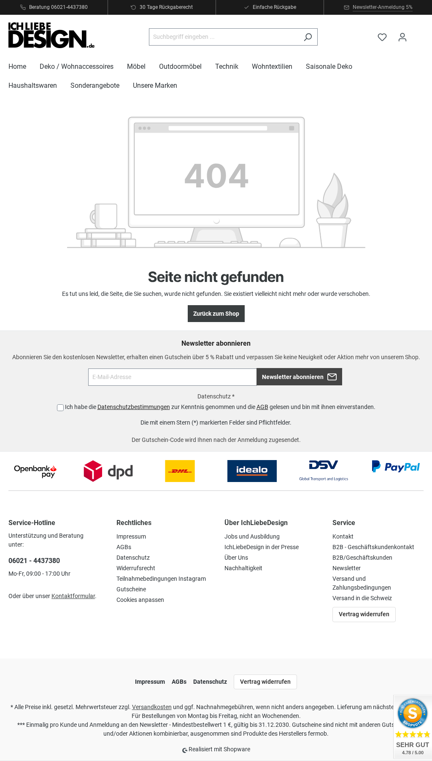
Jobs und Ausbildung (252, 536)
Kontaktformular (73, 596)
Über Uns (236, 557)
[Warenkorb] (418, 33)
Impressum (131, 536)
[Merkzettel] (382, 37)
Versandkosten (152, 707)
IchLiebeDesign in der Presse (261, 547)
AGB (262, 407)
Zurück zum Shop (216, 313)
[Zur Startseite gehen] (51, 35)
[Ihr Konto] (402, 37)
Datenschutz (133, 557)
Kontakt (343, 536)
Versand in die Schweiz (362, 598)
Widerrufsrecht (135, 568)
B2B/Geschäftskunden (362, 557)
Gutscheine (131, 589)
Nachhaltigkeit (243, 568)
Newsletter (346, 568)
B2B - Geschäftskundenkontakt (373, 547)
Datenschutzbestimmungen (133, 407)
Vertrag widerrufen (364, 614)
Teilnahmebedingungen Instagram (161, 578)
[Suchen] (308, 37)
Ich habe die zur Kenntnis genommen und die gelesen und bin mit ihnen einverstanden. (220, 407)
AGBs (123, 547)
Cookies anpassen (140, 599)
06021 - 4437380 (34, 561)
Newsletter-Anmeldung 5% (383, 7)
